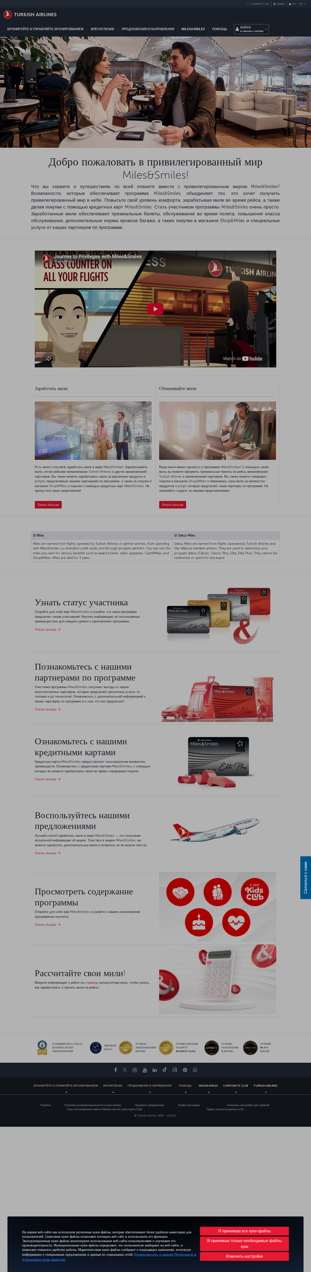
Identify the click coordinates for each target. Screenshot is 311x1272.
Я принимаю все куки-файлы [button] (244, 1231)
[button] (244, 1256)
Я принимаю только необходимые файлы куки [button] (244, 1243)
